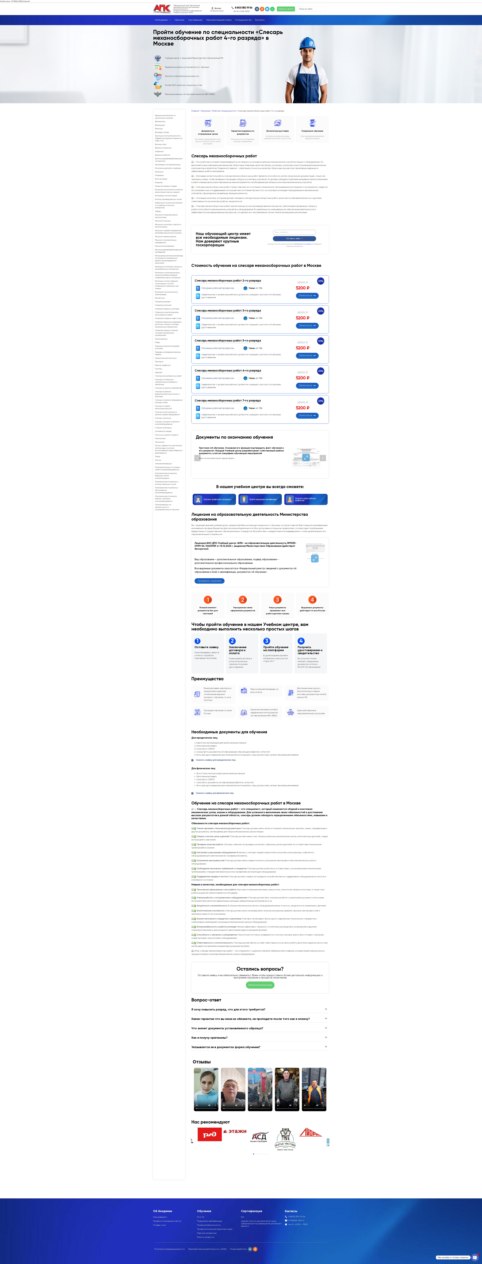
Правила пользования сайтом (167, 1221)
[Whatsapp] (272, 9)
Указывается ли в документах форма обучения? (225, 1047)
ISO (242, 1217)
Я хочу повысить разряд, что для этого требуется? (228, 1009)
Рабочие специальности (224, 111)
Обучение (205, 111)
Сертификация (251, 1211)
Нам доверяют (160, 1217)
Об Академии (162, 1211)
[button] (197, 458)
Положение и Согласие (302, 244)
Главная (195, 111)
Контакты (291, 1211)
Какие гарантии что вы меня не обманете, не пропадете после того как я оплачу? (250, 1018)
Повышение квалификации (209, 1221)
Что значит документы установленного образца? (227, 1028)
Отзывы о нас (159, 1225)
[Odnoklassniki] (262, 9)
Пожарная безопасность (209, 1225)
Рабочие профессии (207, 1233)
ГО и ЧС (200, 1217)
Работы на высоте (205, 1237)
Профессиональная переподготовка (214, 1229)
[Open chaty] (475, 1257)
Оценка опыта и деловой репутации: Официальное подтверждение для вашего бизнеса (261, 1223)
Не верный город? (217, 11)
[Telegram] (267, 9)
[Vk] (257, 9)
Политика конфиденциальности (169, 1249)
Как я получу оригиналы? (209, 1037)
